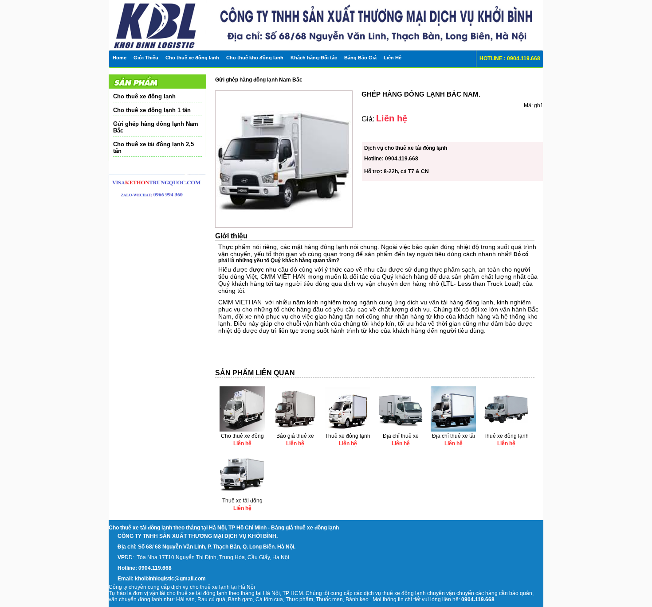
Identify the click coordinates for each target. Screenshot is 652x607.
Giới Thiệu (146, 57)
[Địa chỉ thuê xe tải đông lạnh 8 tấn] (453, 430)
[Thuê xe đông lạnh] (506, 430)
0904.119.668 (401, 159)
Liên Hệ (392, 57)
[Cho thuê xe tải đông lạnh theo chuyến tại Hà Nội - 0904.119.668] (167, 20)
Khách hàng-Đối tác (314, 57)
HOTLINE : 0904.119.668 (509, 58)
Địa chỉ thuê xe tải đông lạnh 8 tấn (453, 436)
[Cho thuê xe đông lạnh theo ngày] (242, 430)
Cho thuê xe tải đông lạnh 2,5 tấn (153, 147)
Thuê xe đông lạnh (506, 436)
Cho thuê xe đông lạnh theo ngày (242, 436)
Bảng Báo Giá (360, 57)
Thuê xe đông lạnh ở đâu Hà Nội (347, 436)
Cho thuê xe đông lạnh (192, 57)
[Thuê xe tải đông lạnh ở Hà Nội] (242, 494)
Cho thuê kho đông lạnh (254, 57)
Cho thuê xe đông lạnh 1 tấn (152, 110)
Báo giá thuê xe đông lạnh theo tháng (295, 436)
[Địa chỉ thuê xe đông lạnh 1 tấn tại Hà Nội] (400, 430)
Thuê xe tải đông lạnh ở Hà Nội (242, 501)
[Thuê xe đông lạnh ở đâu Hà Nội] (347, 430)
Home (119, 57)
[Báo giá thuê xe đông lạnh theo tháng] (295, 430)
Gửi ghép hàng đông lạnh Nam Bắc (155, 127)
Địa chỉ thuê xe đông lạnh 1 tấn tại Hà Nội (400, 436)
